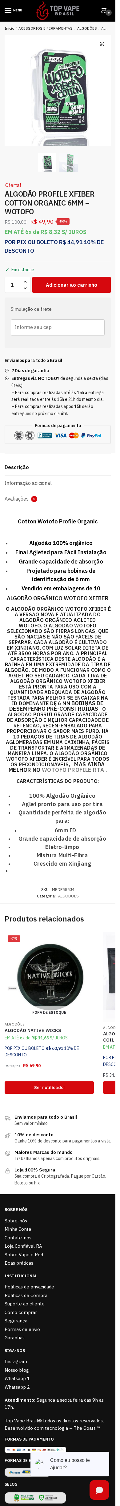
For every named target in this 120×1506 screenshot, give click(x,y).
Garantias (15, 1338)
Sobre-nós (16, 1221)
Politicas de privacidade (29, 1287)
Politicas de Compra (26, 1295)
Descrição (17, 467)
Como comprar (21, 1312)
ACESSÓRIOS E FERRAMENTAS (45, 28)
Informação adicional (28, 483)
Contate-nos (18, 1238)
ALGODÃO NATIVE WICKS (33, 1030)
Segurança (16, 1321)
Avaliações (20, 499)
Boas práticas (19, 1263)
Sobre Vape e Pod (24, 1255)
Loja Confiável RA (23, 1246)
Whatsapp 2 (17, 1387)
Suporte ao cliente (25, 1304)
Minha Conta (18, 1229)
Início (9, 28)
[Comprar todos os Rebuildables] (72, 764)
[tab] (58, 468)
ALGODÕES (87, 28)
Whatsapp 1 (17, 1378)
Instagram (16, 1361)
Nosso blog (17, 1370)
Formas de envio (22, 1329)
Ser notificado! (49, 1087)
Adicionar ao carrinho (71, 285)
